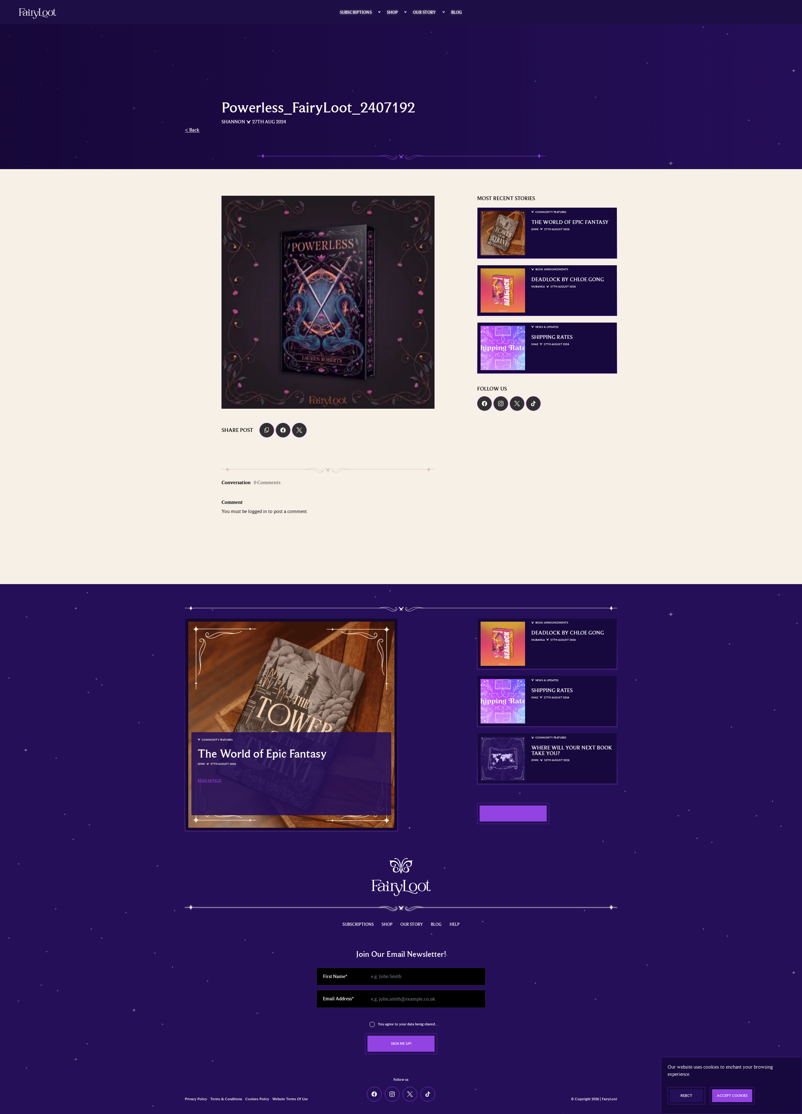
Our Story (424, 12)
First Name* (335, 976)
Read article (209, 780)
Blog (456, 12)
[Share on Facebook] (283, 430)
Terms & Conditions (226, 1099)
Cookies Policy (257, 1099)
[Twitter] (517, 403)
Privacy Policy (196, 1099)
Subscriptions (356, 12)
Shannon (233, 122)
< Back (192, 130)
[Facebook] (484, 403)
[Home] (37, 13)
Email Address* (338, 999)
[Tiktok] (533, 403)
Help (455, 924)
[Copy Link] (266, 430)
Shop (392, 12)
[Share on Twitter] (299, 430)
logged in (257, 511)
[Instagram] (500, 403)
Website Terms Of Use (290, 1099)
